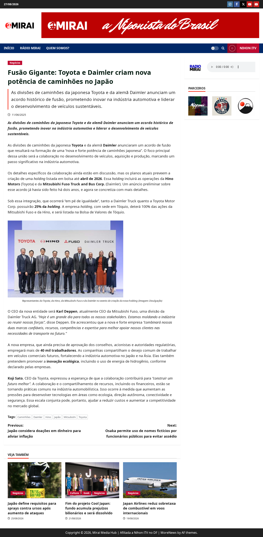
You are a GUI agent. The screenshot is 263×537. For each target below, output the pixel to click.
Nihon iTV (248, 48)
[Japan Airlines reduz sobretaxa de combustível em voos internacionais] (150, 480)
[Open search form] (223, 48)
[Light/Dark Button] (215, 48)
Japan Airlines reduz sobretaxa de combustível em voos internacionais (149, 508)
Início (9, 48)
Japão (57, 417)
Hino (48, 417)
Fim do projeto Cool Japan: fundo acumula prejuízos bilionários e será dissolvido (88, 508)
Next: (141, 431)
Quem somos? (57, 48)
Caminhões (24, 417)
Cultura (74, 493)
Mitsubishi (70, 417)
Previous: (44, 431)
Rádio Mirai (30, 48)
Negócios (15, 62)
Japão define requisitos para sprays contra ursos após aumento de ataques (32, 508)
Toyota (83, 417)
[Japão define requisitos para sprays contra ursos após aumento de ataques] (34, 480)
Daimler (38, 417)
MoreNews (169, 532)
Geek (86, 493)
